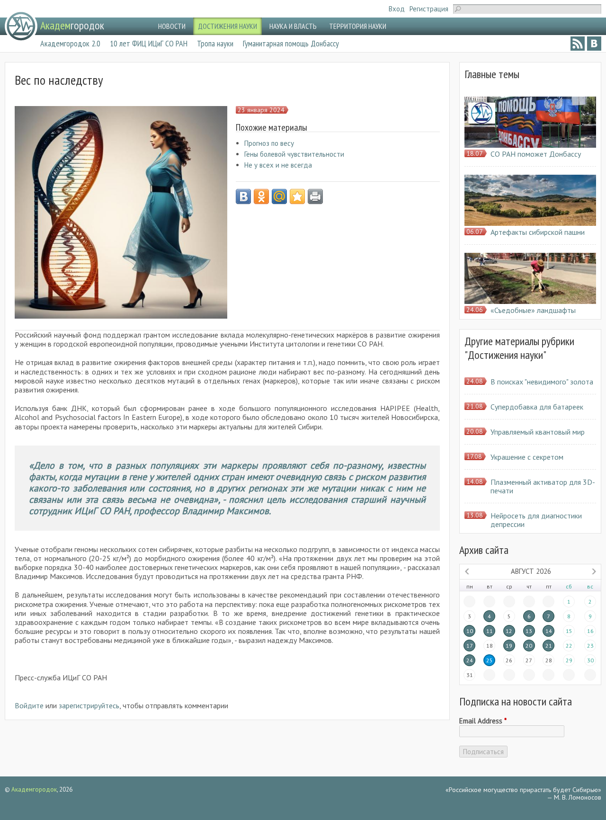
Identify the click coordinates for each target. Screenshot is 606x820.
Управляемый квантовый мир (537, 432)
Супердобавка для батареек (536, 406)
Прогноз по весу (269, 143)
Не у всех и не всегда (278, 164)
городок (72, 25)
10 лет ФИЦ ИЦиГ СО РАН (148, 43)
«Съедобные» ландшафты (533, 310)
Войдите (29, 705)
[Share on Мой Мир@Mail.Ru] (279, 196)
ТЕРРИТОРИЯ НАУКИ (357, 26)
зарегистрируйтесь (89, 705)
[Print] (315, 196)
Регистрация (429, 8)
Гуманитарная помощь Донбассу (291, 43)
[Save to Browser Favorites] (297, 196)
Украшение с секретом (526, 457)
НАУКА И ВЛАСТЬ (293, 26)
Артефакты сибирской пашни (537, 232)
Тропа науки (215, 43)
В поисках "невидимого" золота (541, 381)
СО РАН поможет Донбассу (535, 154)
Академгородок (34, 789)
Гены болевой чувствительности (294, 154)
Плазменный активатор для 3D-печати (542, 486)
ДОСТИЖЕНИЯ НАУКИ (227, 26)
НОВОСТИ (172, 26)
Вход (397, 8)
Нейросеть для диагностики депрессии (536, 520)
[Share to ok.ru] (261, 196)
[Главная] (21, 26)
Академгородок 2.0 (70, 43)
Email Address (483, 721)
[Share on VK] (243, 196)
